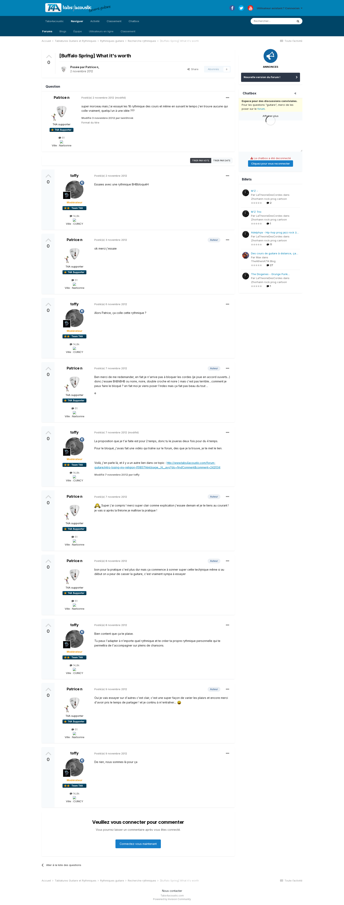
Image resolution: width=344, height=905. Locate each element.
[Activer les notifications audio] (296, 94)
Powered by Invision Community (172, 899)
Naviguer (77, 21)
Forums (47, 31)
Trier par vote (200, 160)
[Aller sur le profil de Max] (245, 255)
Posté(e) (97, 97)
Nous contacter (172, 890)
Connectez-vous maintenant (138, 843)
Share (194, 69)
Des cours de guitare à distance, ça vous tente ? (273, 254)
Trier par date (221, 160)
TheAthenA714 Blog (263, 261)
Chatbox (134, 21)
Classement (128, 31)
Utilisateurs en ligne (101, 31)
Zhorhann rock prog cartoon (269, 198)
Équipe (77, 31)
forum (261, 108)
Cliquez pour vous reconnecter (270, 163)
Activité (95, 21)
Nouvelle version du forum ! (262, 77)
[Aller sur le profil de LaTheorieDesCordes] (245, 192)
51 (62, 137)
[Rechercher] (298, 21)
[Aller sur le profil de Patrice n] (63, 69)
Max (258, 257)
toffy (74, 175)
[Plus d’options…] (228, 97)
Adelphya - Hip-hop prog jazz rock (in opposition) (274, 233)
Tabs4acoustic (54, 21)
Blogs (63, 31)
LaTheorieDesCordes (269, 194)
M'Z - (254, 190)
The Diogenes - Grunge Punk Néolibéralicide (269, 274)
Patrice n (91, 67)
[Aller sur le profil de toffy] (74, 190)
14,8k (75, 215)
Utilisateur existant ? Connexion (279, 8)
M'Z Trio (256, 211)
